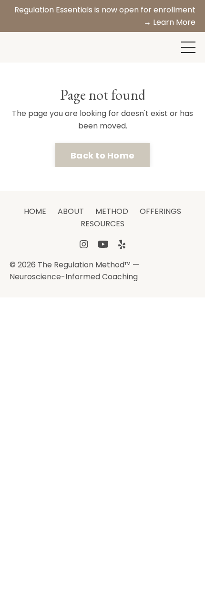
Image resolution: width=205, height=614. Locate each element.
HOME (35, 211)
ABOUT (71, 211)
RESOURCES (102, 223)
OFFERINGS (160, 211)
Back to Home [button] (102, 155)
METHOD (111, 211)
